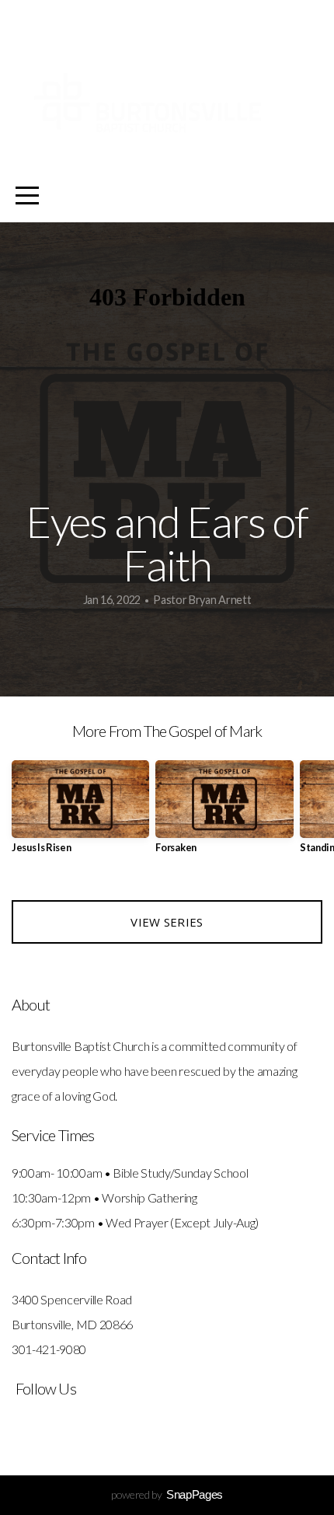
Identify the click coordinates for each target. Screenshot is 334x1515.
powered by (167, 1494)
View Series (166, 922)
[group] (80, 812)
